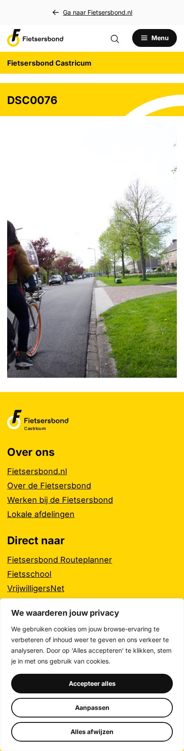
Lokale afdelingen (41, 514)
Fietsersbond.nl (37, 471)
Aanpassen (92, 707)
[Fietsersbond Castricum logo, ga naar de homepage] (35, 38)
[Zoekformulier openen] (119, 38)
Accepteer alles (92, 683)
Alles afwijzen (92, 731)
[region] (92, 674)
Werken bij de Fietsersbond (60, 500)
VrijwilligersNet (35, 588)
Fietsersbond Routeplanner (59, 559)
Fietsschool (29, 574)
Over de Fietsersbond (49, 485)
